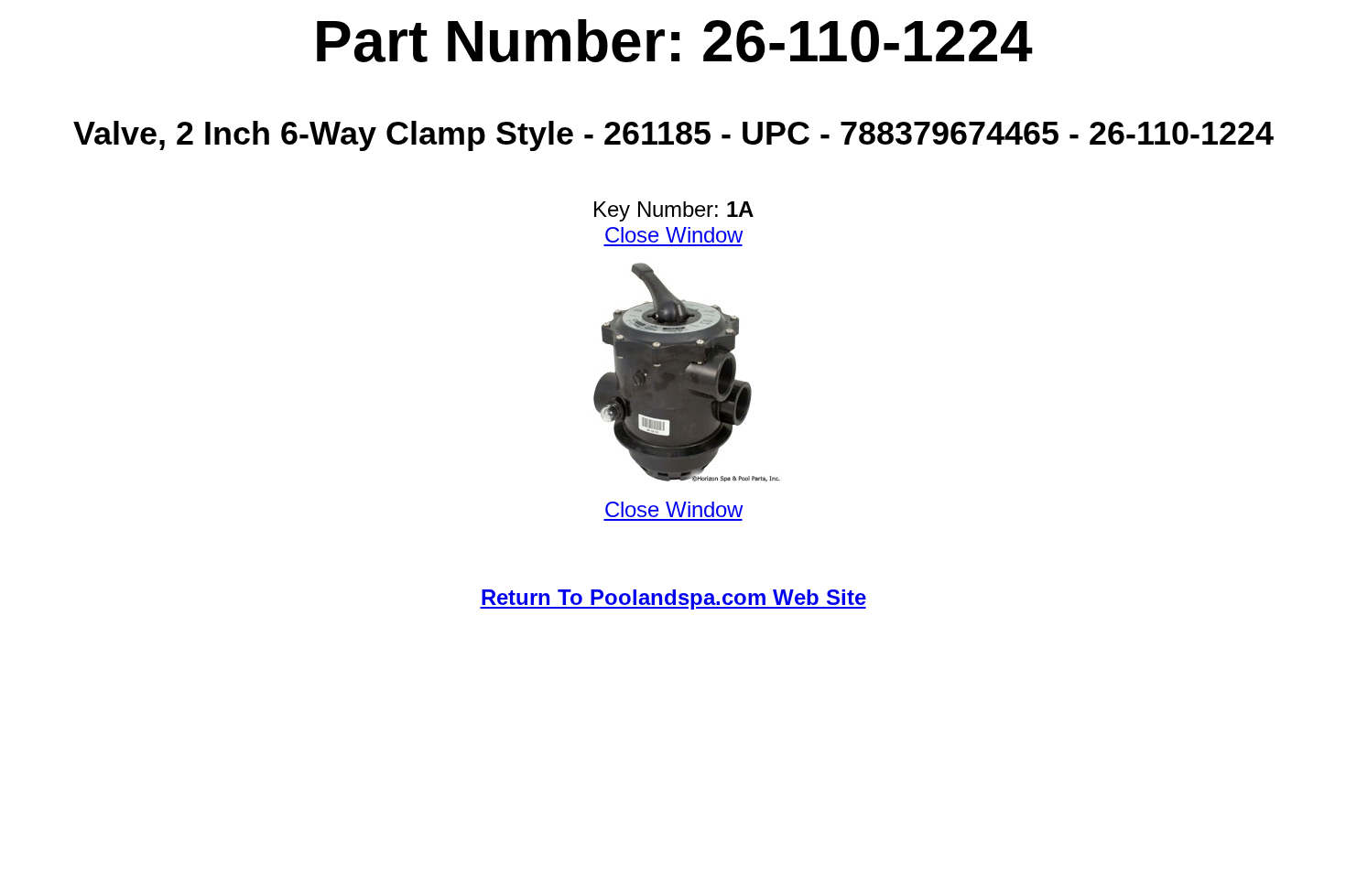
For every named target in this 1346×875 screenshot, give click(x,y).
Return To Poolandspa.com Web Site (673, 597)
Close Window (673, 234)
